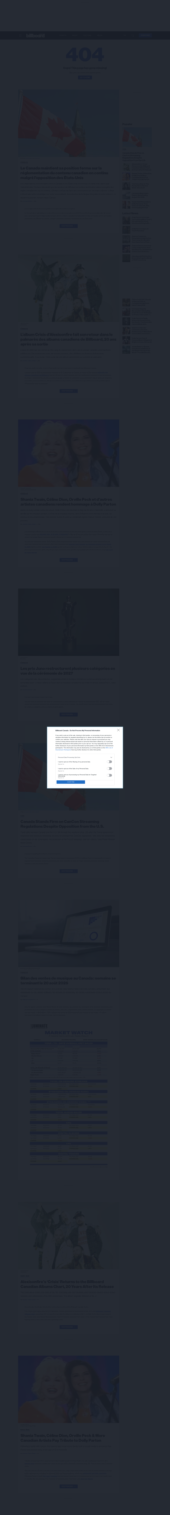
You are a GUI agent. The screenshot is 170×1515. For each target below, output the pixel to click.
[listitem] (85, 757)
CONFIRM (70, 782)
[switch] (109, 761)
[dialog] (85, 757)
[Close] (119, 731)
